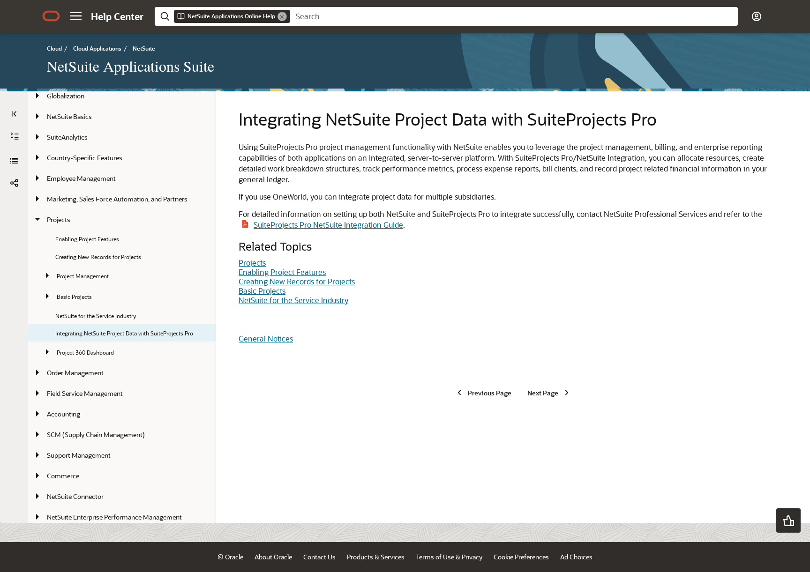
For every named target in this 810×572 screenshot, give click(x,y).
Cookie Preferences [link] (521, 557)
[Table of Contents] (14, 113)
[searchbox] (514, 16)
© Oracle (230, 557)
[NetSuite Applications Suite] (14, 160)
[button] (75, 16)
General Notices (266, 338)
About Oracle (273, 557)
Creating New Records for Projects (297, 281)
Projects (252, 262)
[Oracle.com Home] (51, 16)
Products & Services (376, 557)
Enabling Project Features (282, 272)
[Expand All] (14, 136)
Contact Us (319, 557)
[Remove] (282, 16)
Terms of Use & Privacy (449, 557)
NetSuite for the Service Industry (293, 300)
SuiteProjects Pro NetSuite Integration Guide (328, 225)
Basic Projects (262, 291)
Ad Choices (576, 557)
